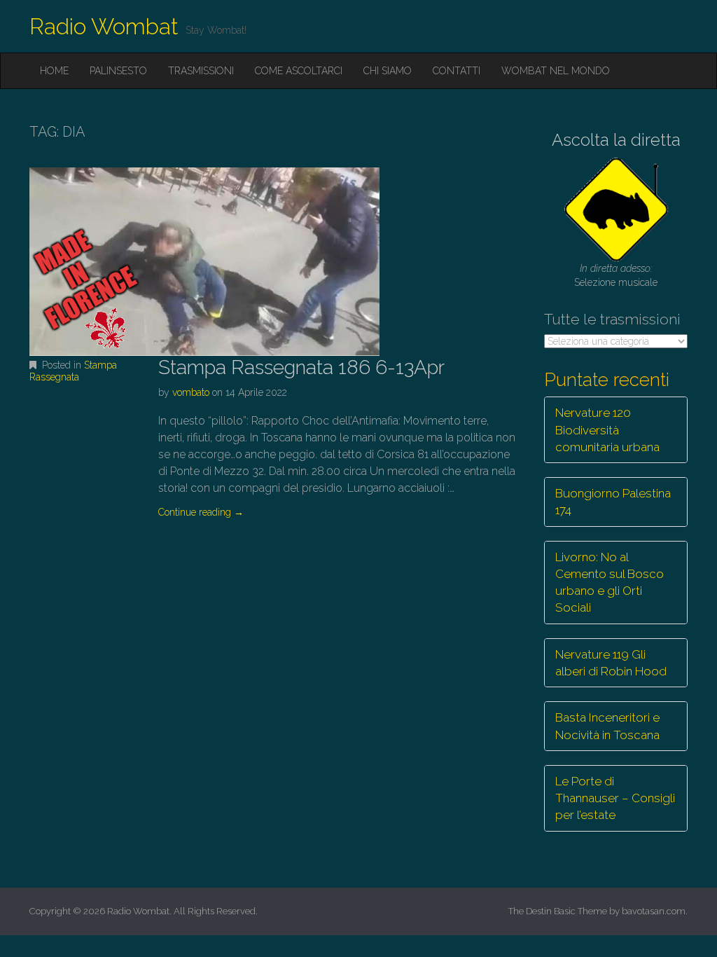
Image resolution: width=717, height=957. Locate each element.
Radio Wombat (104, 26)
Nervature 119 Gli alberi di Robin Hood (611, 662)
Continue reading (201, 512)
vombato (190, 392)
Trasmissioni (201, 70)
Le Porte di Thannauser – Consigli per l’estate (615, 798)
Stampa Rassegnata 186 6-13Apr (301, 367)
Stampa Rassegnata (73, 371)
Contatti (456, 70)
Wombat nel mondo (555, 70)
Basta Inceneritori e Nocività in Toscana (607, 725)
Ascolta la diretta (616, 140)
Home (54, 70)
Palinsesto (118, 70)
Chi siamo (387, 70)
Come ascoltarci (298, 70)
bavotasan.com (653, 911)
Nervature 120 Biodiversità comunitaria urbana (607, 430)
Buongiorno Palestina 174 (613, 501)
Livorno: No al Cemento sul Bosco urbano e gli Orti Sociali (609, 582)
